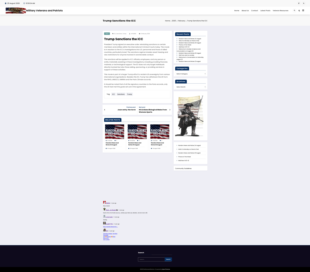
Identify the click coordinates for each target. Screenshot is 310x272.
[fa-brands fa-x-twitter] (303, 3)
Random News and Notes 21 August (190, 61)
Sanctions (119, 33)
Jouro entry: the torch (127, 110)
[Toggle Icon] (303, 10)
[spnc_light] (299, 10)
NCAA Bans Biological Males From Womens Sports (153, 111)
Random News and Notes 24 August (112, 144)
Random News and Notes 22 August (157, 144)
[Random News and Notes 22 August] (159, 131)
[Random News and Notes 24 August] (114, 131)
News (107, 33)
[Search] (294, 10)
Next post (142, 107)
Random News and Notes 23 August (134, 144)
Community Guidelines (183, 168)
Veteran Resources (280, 10)
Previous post (131, 107)
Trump (124, 33)
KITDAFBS (133, 33)
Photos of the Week (185, 45)
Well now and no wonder (186, 55)
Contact (254, 10)
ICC (115, 33)
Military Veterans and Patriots (44, 10)
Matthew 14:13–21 (184, 47)
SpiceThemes (166, 269)
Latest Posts (265, 10)
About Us (245, 10)
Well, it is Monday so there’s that (189, 41)
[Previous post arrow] (104, 110)
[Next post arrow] (169, 110)
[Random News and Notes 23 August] (137, 131)
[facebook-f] (298, 3)
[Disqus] (137, 176)
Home (236, 10)
